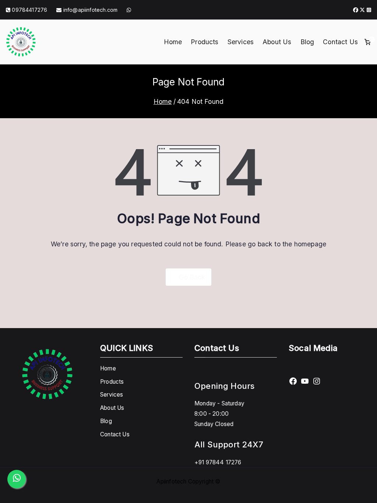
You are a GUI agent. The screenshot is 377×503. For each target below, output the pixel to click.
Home (173, 42)
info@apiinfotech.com (89, 10)
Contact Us (340, 42)
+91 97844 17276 (218, 462)
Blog (307, 42)
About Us (277, 42)
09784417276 (29, 10)
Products (204, 42)
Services (241, 42)
